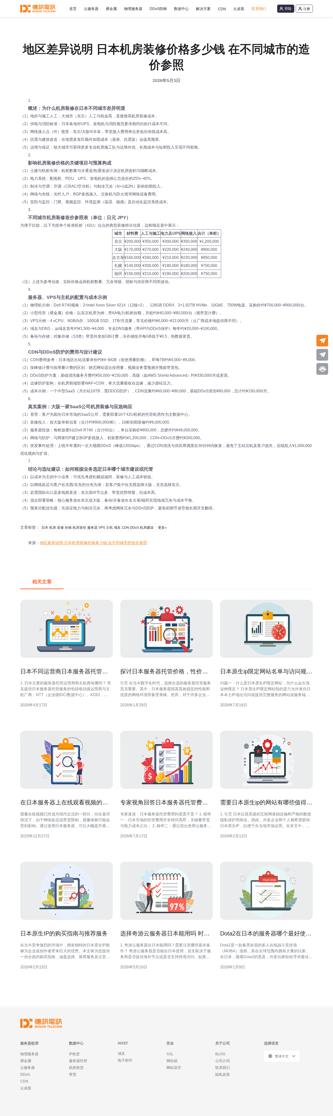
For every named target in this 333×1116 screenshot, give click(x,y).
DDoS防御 (158, 9)
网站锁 (171, 1061)
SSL (169, 1054)
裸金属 (111, 9)
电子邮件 (125, 1060)
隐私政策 (222, 1074)
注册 (306, 9)
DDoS (25, 1074)
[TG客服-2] (322, 355)
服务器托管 (78, 1061)
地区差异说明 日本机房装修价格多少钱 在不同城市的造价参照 (93, 543)
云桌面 (238, 9)
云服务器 (91, 9)
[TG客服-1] (322, 340)
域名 (121, 1053)
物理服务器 (133, 9)
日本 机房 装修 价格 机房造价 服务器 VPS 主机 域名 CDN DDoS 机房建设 (97, 527)
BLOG (220, 1054)
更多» (162, 527)
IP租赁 (74, 1054)
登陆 (287, 8)
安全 (170, 1043)
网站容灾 (173, 1067)
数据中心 (181, 9)
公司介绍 (222, 1061)
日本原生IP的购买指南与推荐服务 (64, 933)
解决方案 (203, 9)
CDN (222, 9)
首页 (73, 9)
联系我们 (259, 9)
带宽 (72, 1074)
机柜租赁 (76, 1067)
